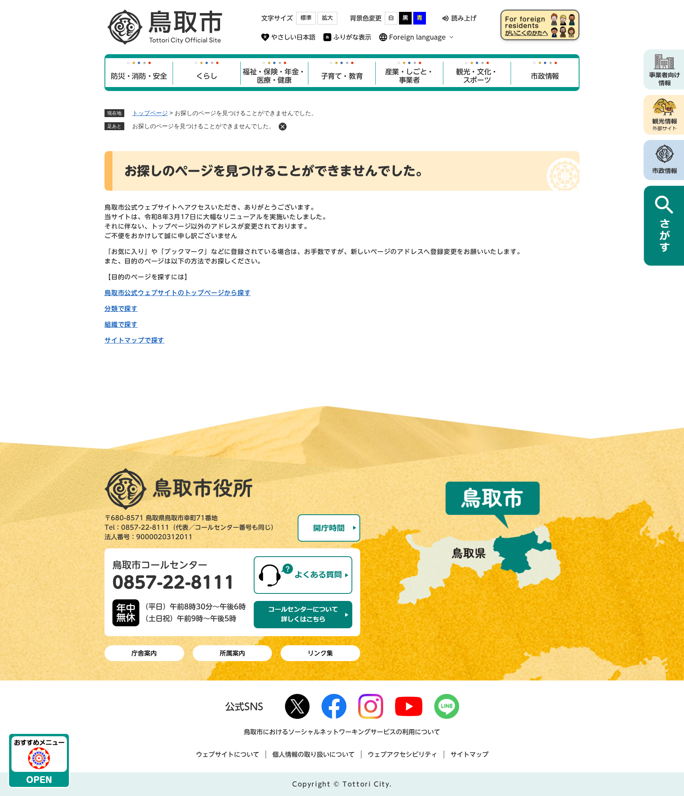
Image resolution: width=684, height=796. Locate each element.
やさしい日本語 (293, 37)
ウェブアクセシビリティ (402, 754)
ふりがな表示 (352, 37)
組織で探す (121, 324)
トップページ (150, 113)
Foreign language (417, 37)
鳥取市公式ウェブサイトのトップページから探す (177, 293)
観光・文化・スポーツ (477, 76)
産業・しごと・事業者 (409, 76)
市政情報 (545, 76)
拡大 (327, 18)
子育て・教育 (342, 76)
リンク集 (320, 653)
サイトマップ (469, 754)
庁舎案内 (144, 653)
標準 (306, 18)
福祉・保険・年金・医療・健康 (274, 76)
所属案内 (232, 653)
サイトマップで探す (134, 340)
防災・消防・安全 (139, 76)
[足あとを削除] (282, 126)
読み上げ (464, 18)
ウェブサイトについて (227, 754)
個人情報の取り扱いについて (313, 754)
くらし (206, 76)
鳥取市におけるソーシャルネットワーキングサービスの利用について (342, 732)
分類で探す (121, 308)
